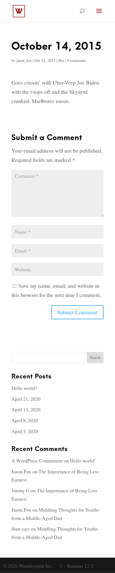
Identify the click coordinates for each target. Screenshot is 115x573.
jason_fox (24, 60)
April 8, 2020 (24, 420)
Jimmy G (20, 490)
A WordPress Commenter (37, 460)
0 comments (76, 60)
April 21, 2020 (25, 398)
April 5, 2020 (24, 431)
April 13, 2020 (25, 409)
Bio (61, 60)
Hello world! (24, 388)
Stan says (20, 528)
